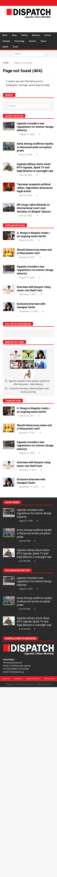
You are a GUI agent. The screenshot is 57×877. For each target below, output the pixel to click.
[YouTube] (38, 3)
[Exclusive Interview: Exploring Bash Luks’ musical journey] (28, 390)
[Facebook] (18, 3)
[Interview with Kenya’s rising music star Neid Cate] (9, 289)
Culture (47, 35)
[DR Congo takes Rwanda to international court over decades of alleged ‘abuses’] (9, 207)
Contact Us (18, 678)
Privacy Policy (49, 678)
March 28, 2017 (26, 240)
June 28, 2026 (25, 174)
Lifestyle (6, 41)
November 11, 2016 (28, 311)
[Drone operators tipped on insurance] (28, 354)
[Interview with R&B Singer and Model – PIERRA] (28, 374)
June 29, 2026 (25, 154)
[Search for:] (28, 53)
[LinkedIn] (28, 3)
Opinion (32, 41)
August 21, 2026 (27, 134)
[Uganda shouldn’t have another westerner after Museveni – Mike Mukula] (28, 382)
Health (5, 46)
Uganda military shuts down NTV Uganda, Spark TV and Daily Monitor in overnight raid (35, 167)
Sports (43, 41)
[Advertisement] (30, 24)
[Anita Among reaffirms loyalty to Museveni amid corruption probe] (9, 146)
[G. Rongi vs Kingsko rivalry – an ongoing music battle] (9, 235)
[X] (23, 3)
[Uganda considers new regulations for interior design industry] (9, 126)
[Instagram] (33, 3)
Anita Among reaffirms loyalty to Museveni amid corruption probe (35, 147)
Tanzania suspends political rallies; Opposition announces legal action (35, 188)
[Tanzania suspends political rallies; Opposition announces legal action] (9, 187)
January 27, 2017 (27, 257)
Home (4, 35)
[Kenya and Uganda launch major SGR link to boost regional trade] (16, 364)
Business (36, 35)
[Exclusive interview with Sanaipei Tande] (9, 306)
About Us (6, 678)
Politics (24, 35)
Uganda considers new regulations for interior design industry (35, 127)
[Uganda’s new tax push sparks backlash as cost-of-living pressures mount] (40, 364)
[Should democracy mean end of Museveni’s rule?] (9, 252)
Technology (19, 41)
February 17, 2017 (28, 294)
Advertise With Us (33, 678)
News (14, 35)
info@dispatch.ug (16, 672)
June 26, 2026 (25, 195)
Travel (15, 46)
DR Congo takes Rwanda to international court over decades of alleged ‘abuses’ (34, 208)
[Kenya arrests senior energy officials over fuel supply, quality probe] (28, 364)
